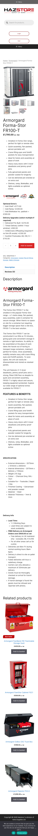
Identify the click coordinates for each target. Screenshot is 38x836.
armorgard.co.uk (7, 591)
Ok (13, 833)
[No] (35, 829)
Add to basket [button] (19, 651)
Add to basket (26, 246)
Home (5, 61)
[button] (31, 69)
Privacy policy (22, 833)
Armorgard (13, 61)
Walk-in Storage (14, 260)
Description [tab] (10, 267)
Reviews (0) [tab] (10, 272)
